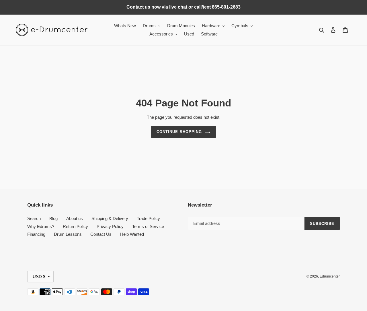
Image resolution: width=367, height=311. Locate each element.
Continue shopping (179, 132)
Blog (53, 218)
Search (34, 218)
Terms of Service (148, 226)
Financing (36, 234)
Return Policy (75, 226)
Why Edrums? (40, 226)
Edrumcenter (330, 276)
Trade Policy (148, 218)
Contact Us (101, 234)
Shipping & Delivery (109, 218)
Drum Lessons (68, 234)
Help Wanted (132, 234)
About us (74, 218)
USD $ (39, 276)
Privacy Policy (110, 226)
